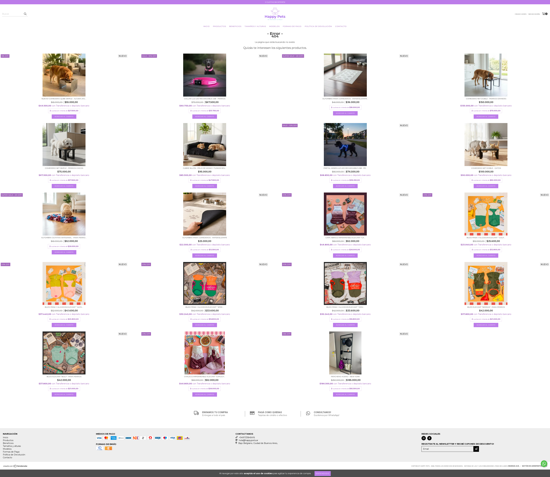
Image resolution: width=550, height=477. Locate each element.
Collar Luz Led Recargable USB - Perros (204, 99)
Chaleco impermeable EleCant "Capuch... (204, 376)
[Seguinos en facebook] (429, 438)
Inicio (206, 26)
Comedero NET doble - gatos (486, 168)
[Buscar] (25, 13)
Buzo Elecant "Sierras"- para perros (486, 307)
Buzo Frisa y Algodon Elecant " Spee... (204, 307)
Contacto (341, 26)
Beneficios (235, 26)
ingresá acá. (513, 466)
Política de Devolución (318, 26)
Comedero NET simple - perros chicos (64, 168)
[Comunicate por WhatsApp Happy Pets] (544, 463)
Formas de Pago (292, 26)
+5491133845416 (247, 437)
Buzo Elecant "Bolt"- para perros (64, 376)
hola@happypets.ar (248, 440)
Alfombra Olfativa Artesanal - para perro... (64, 237)
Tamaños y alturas (255, 26)
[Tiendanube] (15, 467)
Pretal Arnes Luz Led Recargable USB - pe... (345, 168)
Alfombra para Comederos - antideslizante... (345, 99)
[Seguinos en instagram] (424, 438)
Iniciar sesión (534, 14)
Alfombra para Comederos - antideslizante (204, 237)
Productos (219, 26)
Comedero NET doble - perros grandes (486, 99)
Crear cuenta (520, 14)
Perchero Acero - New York (345, 376)
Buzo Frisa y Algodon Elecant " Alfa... (64, 307)
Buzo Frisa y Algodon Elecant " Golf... (486, 237)
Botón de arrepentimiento (534, 466)
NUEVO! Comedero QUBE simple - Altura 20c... (64, 99)
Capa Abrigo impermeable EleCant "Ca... (345, 237)
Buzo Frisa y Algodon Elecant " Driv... (345, 307)
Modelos (274, 26)
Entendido (322, 473)
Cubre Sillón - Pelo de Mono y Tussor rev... (204, 168)
